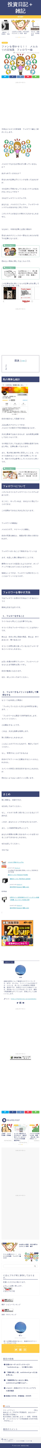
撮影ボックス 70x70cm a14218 (20, 879)
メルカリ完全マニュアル (16, 862)
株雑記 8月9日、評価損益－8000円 (18, 1396)
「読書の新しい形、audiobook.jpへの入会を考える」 (21, 1374)
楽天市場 (13, 887)
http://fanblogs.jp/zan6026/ (23, 999)
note (7, 1406)
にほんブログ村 (9, 1291)
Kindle (25, 875)
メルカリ (5, 42)
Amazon (20, 875)
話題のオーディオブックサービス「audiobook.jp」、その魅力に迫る (19, 1366)
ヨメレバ (17, 868)
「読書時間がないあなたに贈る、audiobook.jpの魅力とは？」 (18, 1381)
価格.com (25, 887)
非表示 (23, 361)
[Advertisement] (20, 104)
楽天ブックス (12, 875)
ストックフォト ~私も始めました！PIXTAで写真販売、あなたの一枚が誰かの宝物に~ (20, 1412)
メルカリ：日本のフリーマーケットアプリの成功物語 (21, 1389)
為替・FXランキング (9, 1314)
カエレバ (19, 884)
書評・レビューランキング (11, 1304)
